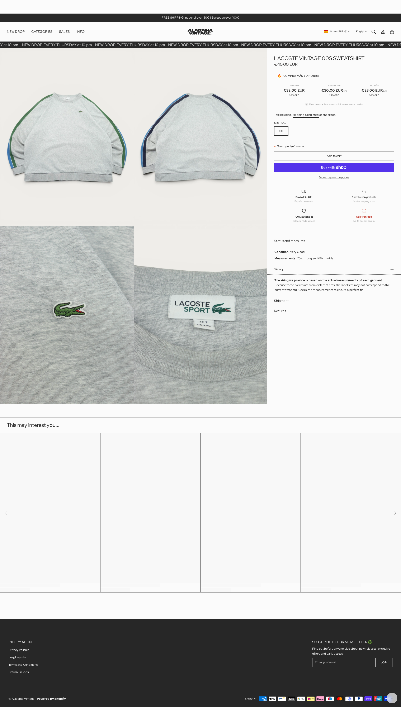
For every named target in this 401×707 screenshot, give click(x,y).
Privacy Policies (19, 650)
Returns (280, 311)
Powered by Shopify (51, 699)
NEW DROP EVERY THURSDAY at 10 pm (61, 44)
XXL (281, 131)
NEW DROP (16, 31)
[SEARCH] (373, 31)
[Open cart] (392, 31)
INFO (80, 31)
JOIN (384, 662)
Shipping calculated (306, 115)
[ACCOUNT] (382, 31)
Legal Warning (18, 657)
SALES (64, 31)
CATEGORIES (41, 31)
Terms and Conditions (23, 665)
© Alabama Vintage (21, 699)
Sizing (278, 269)
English (360, 31)
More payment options (334, 177)
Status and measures (289, 241)
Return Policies (19, 672)
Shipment (281, 301)
